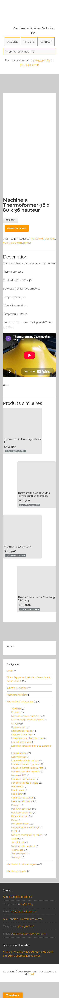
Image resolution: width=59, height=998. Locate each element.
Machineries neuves (16, 871)
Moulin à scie (17, 790)
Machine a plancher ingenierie (25, 771)
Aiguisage (16, 708)
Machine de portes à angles (24, 783)
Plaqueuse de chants (21, 812)
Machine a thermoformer (17, 242)
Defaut (10, 670)
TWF (32, 974)
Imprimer (10, 220)
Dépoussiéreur (18, 727)
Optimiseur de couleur (22, 797)
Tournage (15, 857)
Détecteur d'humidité (21, 734)
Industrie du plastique (43, 238)
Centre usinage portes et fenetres (27, 719)
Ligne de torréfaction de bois (25, 760)
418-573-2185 (41, 60)
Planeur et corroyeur (21, 809)
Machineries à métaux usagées (22, 864)
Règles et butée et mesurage (25, 827)
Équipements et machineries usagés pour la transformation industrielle (29, 16)
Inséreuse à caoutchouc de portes (27, 738)
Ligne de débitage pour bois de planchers (31, 746)
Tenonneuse (17, 850)
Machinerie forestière (17, 695)
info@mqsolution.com (23, 911)
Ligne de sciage (18, 757)
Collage (15, 723)
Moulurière (16, 794)
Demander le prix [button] (15, 451)
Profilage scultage (19, 823)
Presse (14, 820)
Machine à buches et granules (25, 764)
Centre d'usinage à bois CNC (25, 716)
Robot (14, 831)
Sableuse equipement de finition (26, 835)
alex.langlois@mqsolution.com (28, 933)
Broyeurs (15, 712)
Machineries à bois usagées (20, 701)
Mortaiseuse (17, 786)
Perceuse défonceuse (21, 801)
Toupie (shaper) (18, 853)
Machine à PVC (18, 775)
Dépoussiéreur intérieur (22, 731)
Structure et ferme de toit (23, 846)
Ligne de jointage (19, 753)
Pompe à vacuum (19, 816)
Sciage (14, 838)
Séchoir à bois (18, 842)
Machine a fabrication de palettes (27, 768)
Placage (15, 805)
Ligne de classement (21, 742)
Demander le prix (16, 228)
